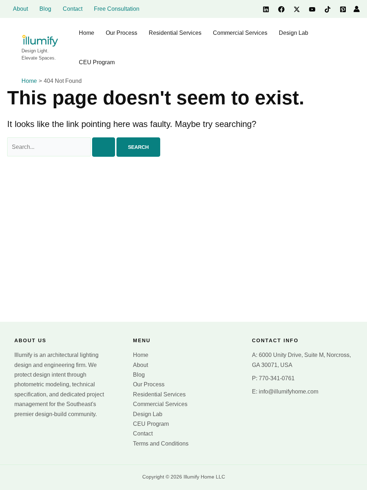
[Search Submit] (103, 147)
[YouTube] (312, 9)
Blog (139, 375)
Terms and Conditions (161, 443)
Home (140, 355)
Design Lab (147, 414)
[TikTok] (327, 9)
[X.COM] (297, 9)
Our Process (149, 384)
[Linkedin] (266, 9)
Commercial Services (160, 404)
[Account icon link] (356, 9)
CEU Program (151, 424)
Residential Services (159, 394)
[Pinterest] (343, 9)
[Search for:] (61, 147)
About (140, 365)
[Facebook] (281, 9)
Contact (143, 433)
